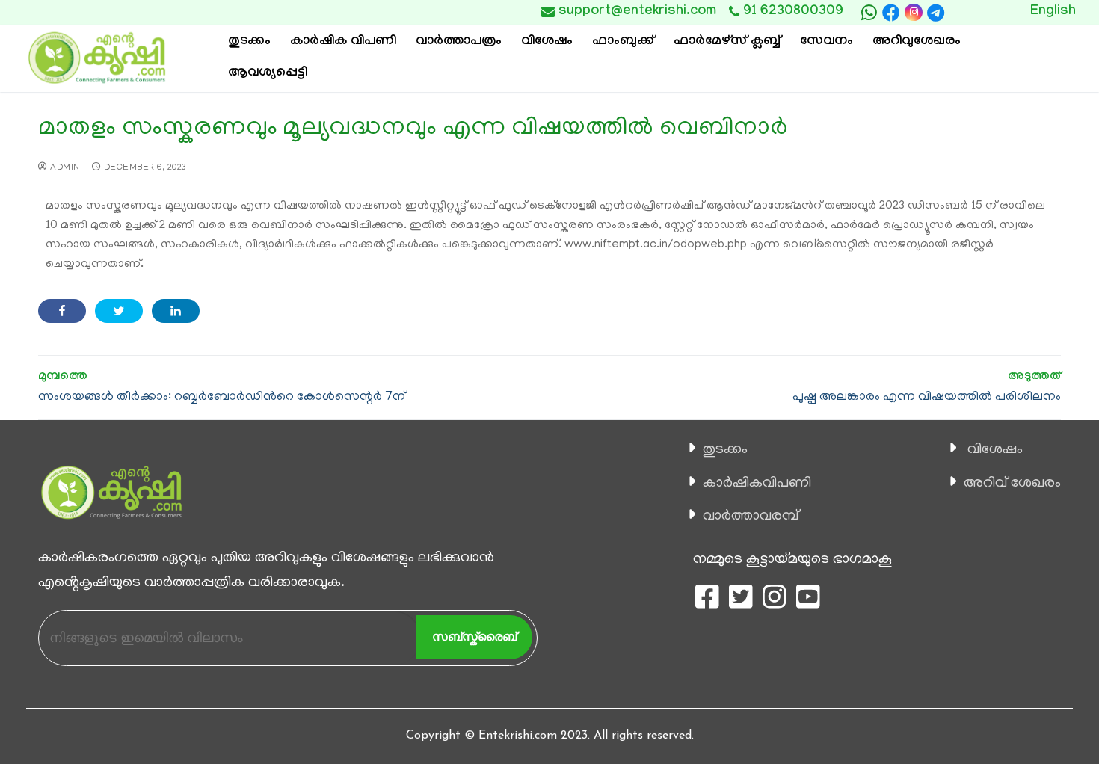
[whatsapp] (869, 13)
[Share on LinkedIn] (176, 311)
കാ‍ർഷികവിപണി (757, 483)
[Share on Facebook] (62, 311)
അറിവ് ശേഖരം (1012, 483)
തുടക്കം (725, 450)
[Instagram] (913, 12)
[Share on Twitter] (119, 311)
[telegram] (936, 13)
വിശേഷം (995, 450)
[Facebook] (891, 13)
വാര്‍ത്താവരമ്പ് (750, 516)
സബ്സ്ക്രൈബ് (474, 636)
